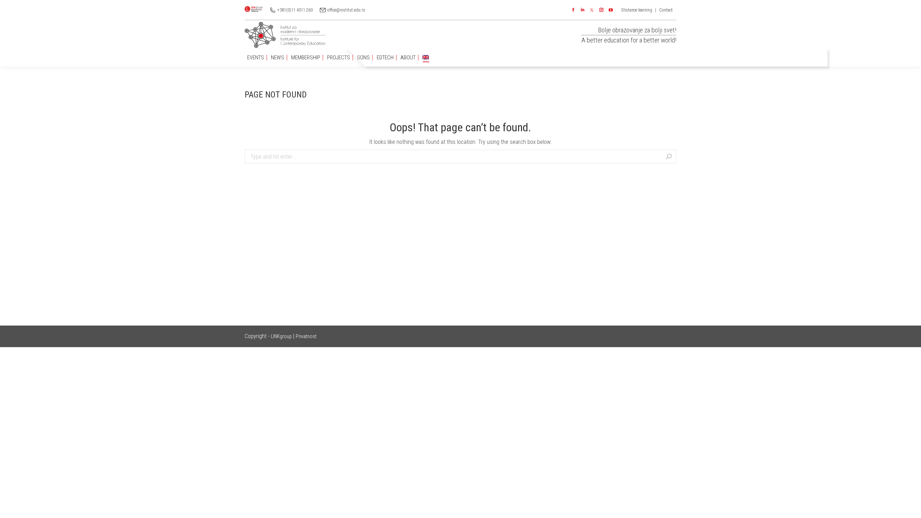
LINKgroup (281, 336)
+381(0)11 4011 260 (295, 10)
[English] (425, 58)
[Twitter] (591, 10)
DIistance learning (636, 10)
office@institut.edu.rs (346, 10)
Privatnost (306, 336)
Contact (666, 10)
